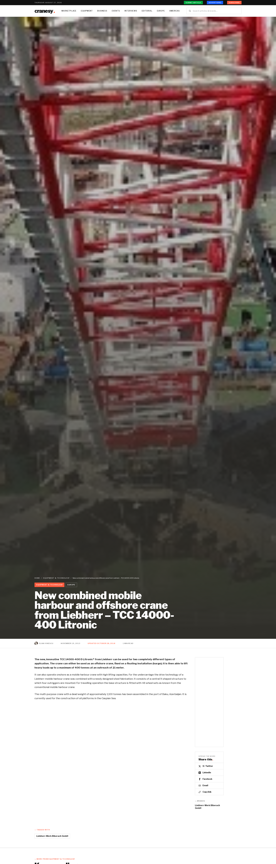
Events (116, 11)
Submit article (193, 3)
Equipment (87, 11)
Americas (174, 11)
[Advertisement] (209, 702)
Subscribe (234, 3)
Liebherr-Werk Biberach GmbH (207, 806)
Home (37, 578)
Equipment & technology (56, 578)
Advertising (215, 3)
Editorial (147, 11)
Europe (161, 11)
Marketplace (69, 11)
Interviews (130, 11)
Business (102, 11)
